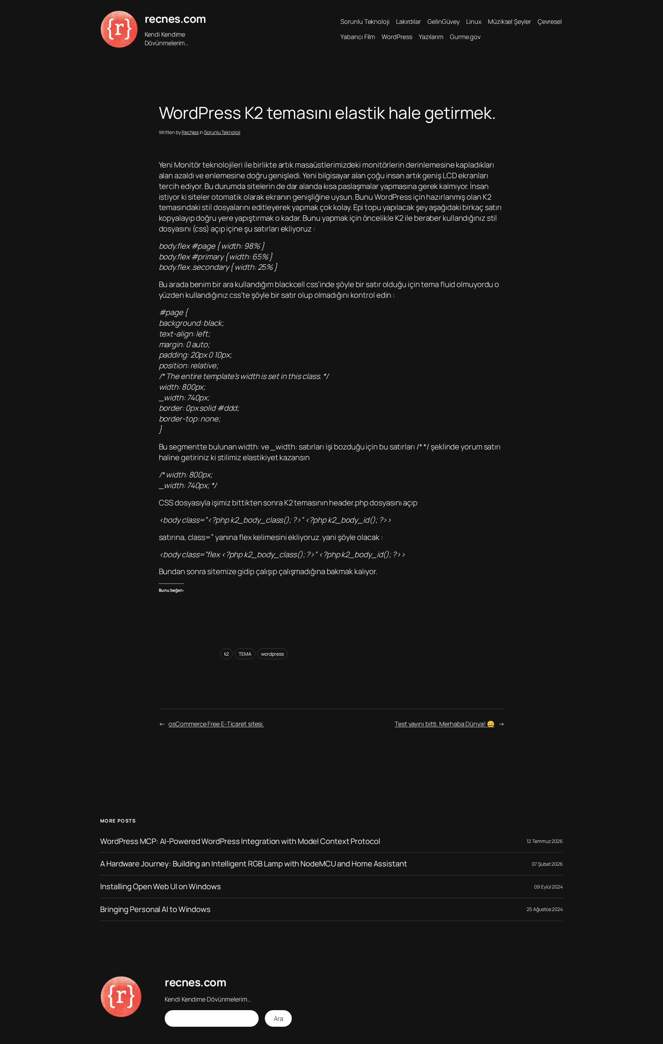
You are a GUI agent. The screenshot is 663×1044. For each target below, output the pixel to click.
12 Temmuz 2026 (545, 841)
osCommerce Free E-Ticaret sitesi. (216, 724)
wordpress (272, 654)
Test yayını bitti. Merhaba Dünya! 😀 (444, 724)
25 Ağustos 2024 (545, 909)
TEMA (245, 654)
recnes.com (175, 18)
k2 (226, 654)
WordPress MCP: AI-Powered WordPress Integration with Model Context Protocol (240, 841)
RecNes (190, 132)
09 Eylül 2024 (548, 886)
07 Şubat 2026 (547, 864)
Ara (278, 1018)
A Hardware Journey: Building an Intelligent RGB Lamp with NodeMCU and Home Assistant (253, 864)
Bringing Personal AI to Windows (155, 909)
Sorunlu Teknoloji (222, 132)
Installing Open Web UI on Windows (160, 886)
